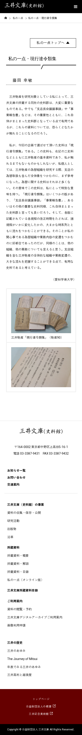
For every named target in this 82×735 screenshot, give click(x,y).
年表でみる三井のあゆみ (24, 667)
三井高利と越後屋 (19, 675)
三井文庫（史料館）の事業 (25, 504)
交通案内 (13, 484)
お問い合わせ (16, 477)
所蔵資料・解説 (18, 563)
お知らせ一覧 (16, 470)
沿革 (10, 537)
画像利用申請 (16, 625)
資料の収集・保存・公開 (24, 512)
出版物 (11, 529)
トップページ (41, 699)
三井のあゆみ (16, 651)
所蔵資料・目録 (18, 572)
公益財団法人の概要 (39, 706)
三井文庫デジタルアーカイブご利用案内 (34, 617)
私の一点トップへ (51, 43)
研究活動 (13, 521)
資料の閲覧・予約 (19, 609)
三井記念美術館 (39, 714)
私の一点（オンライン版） (25, 580)
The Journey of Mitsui (22, 659)
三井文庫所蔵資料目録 (22, 590)
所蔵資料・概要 (18, 555)
